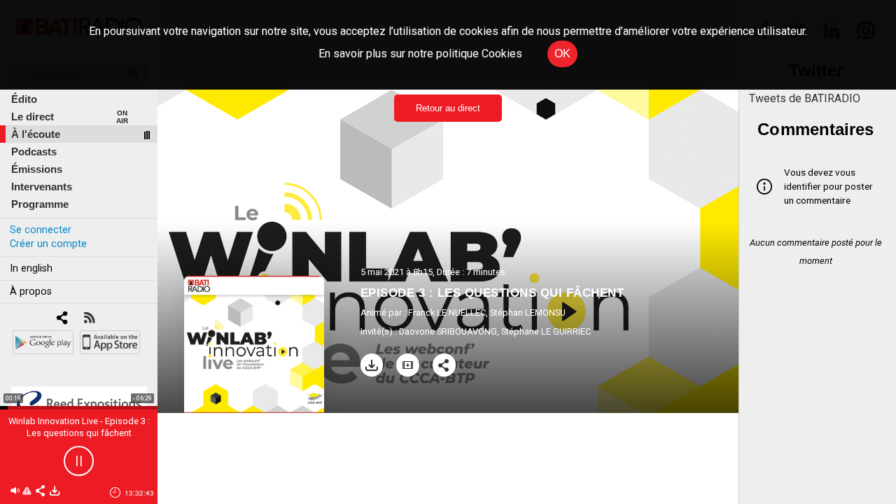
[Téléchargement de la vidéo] (407, 365)
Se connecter (40, 230)
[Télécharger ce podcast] (54, 491)
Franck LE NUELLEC (447, 312)
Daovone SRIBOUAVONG (448, 331)
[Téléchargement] (372, 365)
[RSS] (89, 319)
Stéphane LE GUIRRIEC (546, 331)
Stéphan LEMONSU (528, 312)
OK (562, 53)
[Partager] (444, 365)
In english (31, 268)
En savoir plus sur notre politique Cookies (420, 53)
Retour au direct (448, 108)
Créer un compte (48, 244)
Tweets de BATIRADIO (804, 98)
